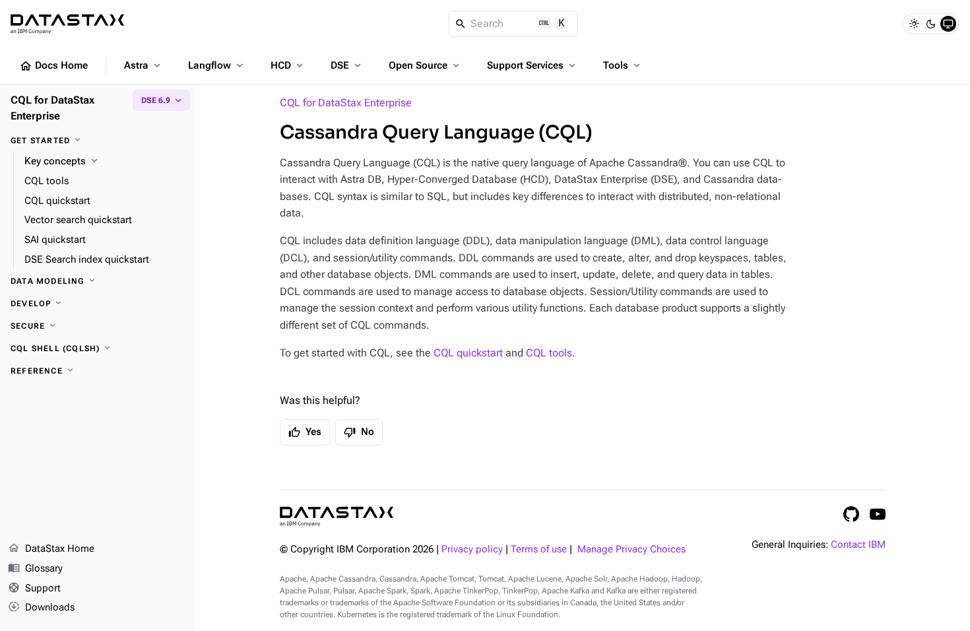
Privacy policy (472, 549)
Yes (304, 432)
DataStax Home (51, 548)
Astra (143, 65)
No (359, 432)
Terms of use (539, 549)
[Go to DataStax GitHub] (851, 514)
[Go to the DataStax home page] (336, 516)
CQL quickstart (468, 353)
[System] (948, 24)
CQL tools (549, 353)
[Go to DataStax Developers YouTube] (878, 514)
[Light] (914, 24)
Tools (623, 65)
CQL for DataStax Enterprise (346, 102)
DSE (347, 65)
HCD (288, 65)
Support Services (532, 65)
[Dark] (931, 24)
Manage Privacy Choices (631, 549)
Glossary (35, 568)
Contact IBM (858, 544)
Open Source (425, 65)
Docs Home (53, 66)
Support (34, 587)
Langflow (216, 65)
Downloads (41, 607)
